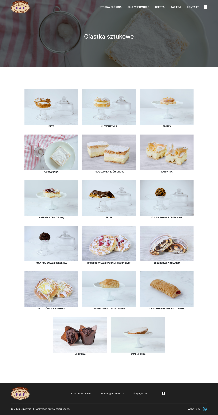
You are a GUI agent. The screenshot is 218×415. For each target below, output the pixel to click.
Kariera (176, 6)
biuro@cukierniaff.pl (114, 393)
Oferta (160, 6)
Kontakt (193, 6)
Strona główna (111, 6)
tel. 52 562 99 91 (82, 393)
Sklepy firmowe (138, 6)
